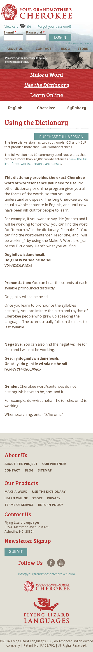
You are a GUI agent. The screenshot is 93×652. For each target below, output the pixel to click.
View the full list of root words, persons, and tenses (46, 161)
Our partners (54, 464)
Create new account (77, 43)
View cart (18, 26)
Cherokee (46, 107)
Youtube (61, 563)
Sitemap (45, 470)
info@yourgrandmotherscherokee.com (46, 574)
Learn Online (46, 95)
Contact (43, 48)
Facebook (51, 563)
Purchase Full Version (61, 136)
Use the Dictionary (46, 85)
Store (82, 48)
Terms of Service (19, 505)
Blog (65, 48)
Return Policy (50, 505)
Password (35, 32)
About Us (15, 48)
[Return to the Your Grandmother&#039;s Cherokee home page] (36, 18)
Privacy (53, 498)
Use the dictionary (48, 491)
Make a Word (46, 74)
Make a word (16, 491)
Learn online (16, 498)
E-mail (10, 32)
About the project (21, 464)
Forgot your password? (54, 26)
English (15, 107)
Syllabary (76, 107)
